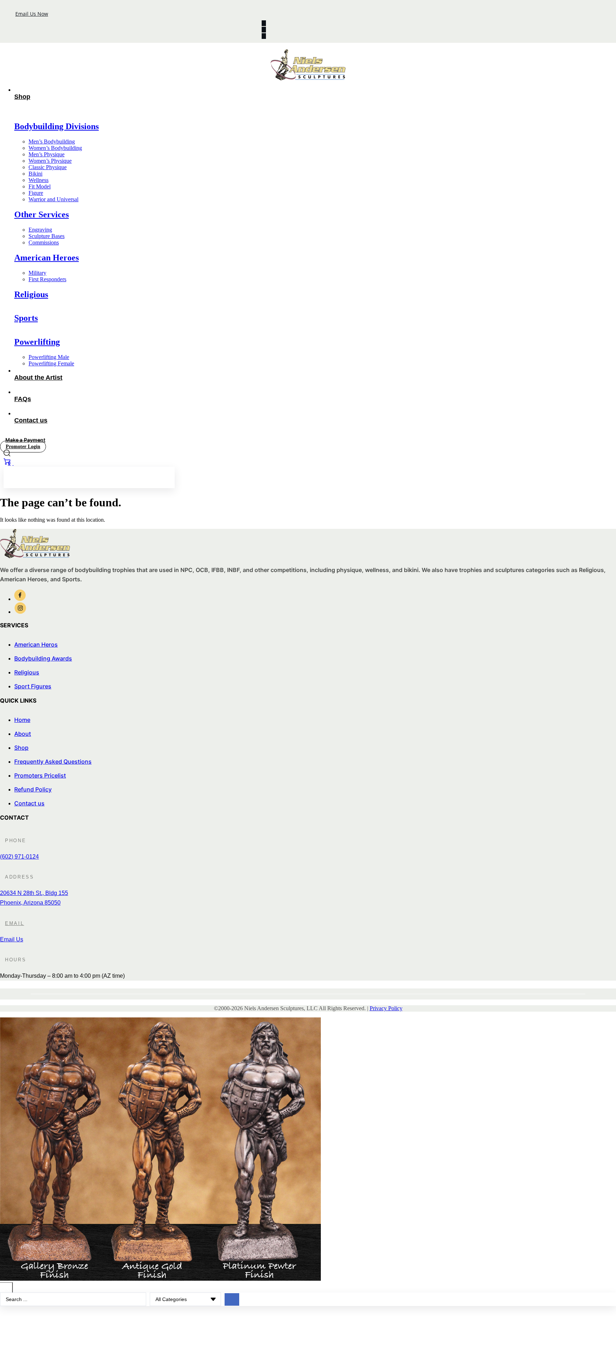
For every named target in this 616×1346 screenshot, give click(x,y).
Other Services (41, 214)
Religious (31, 294)
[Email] (1, 921)
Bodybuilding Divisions (56, 126)
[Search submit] (232, 1299)
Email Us (11, 939)
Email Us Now (31, 13)
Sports (26, 318)
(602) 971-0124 (19, 857)
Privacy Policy (386, 1008)
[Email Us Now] (9, 11)
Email (14, 923)
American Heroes (46, 257)
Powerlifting (37, 341)
